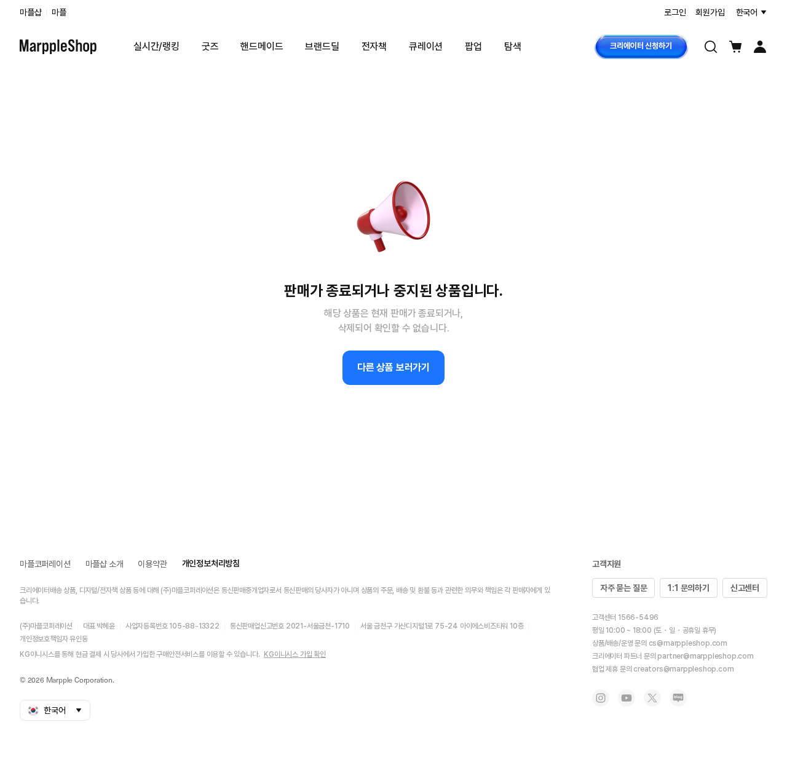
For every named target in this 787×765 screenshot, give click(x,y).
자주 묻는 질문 (623, 588)
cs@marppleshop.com (688, 643)
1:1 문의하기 (688, 588)
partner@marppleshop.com (705, 656)
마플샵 (30, 12)
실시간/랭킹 (156, 46)
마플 (59, 12)
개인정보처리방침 (211, 563)
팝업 (473, 46)
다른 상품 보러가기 (393, 367)
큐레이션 (426, 46)
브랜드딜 (322, 46)
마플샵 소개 (104, 564)
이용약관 (152, 564)
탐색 (512, 46)
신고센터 (744, 588)
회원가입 (709, 12)
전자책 (374, 46)
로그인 (675, 12)
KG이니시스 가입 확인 (295, 654)
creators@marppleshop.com (683, 669)
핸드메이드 (261, 46)
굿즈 (210, 46)
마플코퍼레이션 (45, 564)
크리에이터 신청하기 (640, 45)
